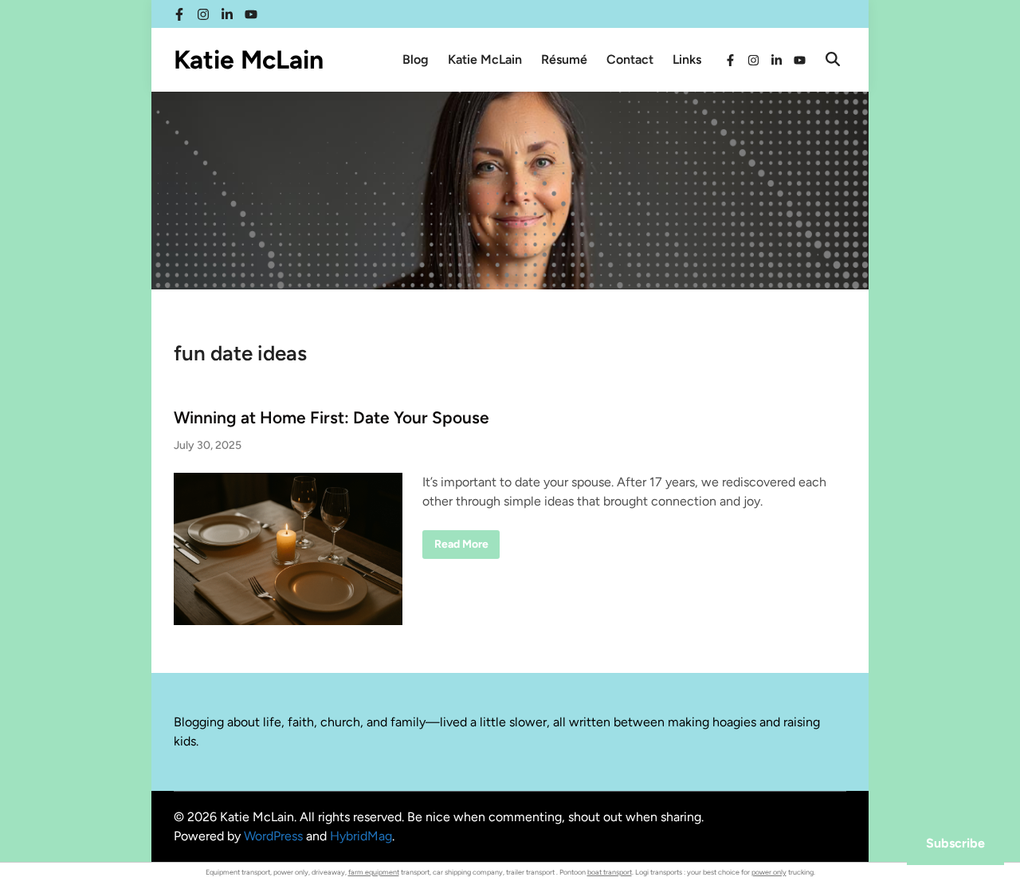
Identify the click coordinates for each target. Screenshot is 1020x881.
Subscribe (955, 843)
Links (687, 59)
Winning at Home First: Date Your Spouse (331, 417)
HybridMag (361, 836)
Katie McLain (249, 60)
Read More (461, 548)
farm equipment (373, 871)
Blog (415, 59)
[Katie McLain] (510, 189)
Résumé (564, 59)
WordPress (273, 836)
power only (769, 871)
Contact (629, 59)
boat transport (609, 871)
